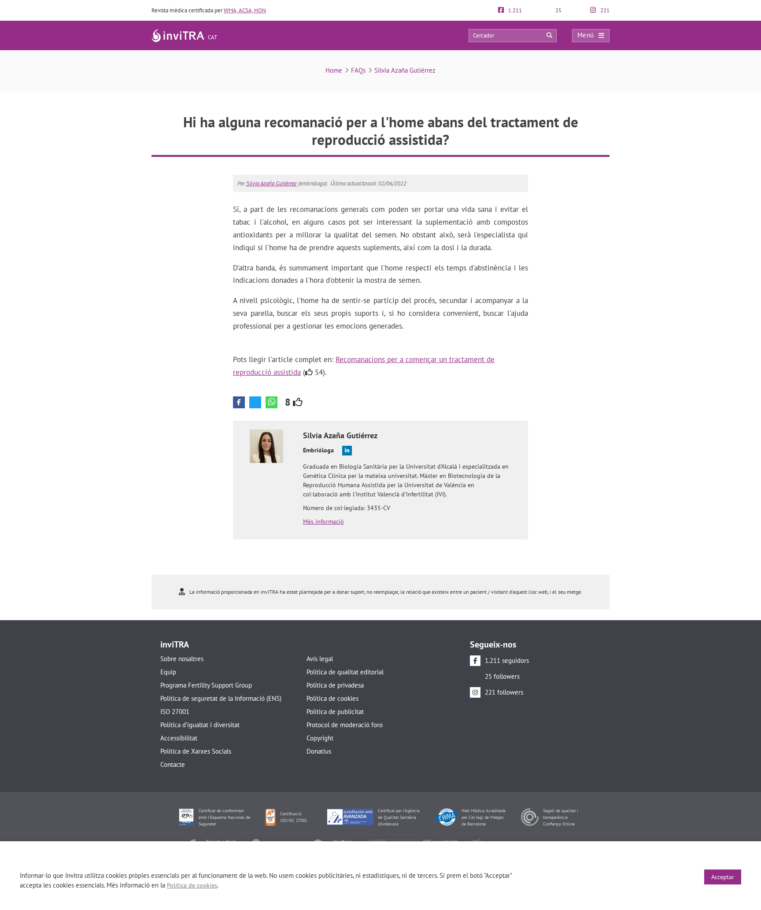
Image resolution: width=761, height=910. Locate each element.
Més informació (323, 521)
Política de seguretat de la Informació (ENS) (220, 698)
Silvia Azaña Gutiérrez (405, 70)
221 (604, 10)
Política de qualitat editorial (345, 672)
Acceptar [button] (722, 877)
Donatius (319, 751)
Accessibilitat (178, 738)
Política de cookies (332, 698)
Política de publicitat (335, 711)
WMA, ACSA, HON (245, 10)
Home (333, 70)
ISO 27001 (174, 711)
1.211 (514, 10)
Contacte (172, 764)
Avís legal (320, 658)
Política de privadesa (335, 685)
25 (558, 10)
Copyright (320, 738)
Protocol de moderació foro (345, 724)
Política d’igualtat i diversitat (200, 724)
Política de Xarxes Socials (195, 751)
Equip (168, 672)
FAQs (358, 70)
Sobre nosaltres (181, 658)
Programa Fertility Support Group (206, 685)
